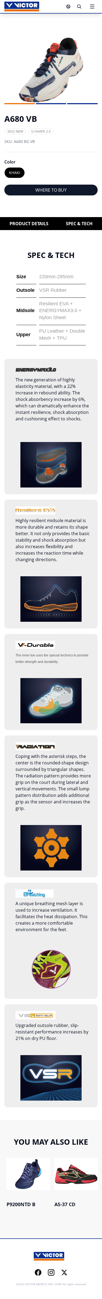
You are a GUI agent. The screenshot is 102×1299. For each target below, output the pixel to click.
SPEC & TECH (79, 224)
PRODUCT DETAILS (29, 224)
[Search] (79, 6)
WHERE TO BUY (51, 190)
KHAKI (14, 172)
